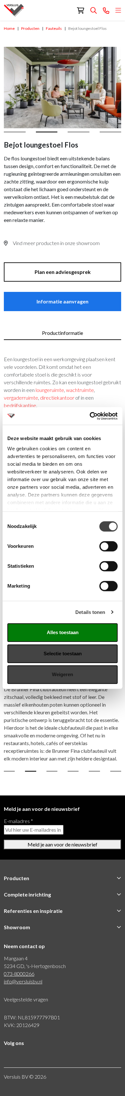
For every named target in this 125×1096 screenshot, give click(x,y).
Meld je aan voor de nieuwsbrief (62, 844)
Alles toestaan (63, 632)
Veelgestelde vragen (26, 999)
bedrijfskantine (20, 405)
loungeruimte (50, 390)
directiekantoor (57, 398)
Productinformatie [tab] (62, 333)
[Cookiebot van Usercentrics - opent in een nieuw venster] (90, 416)
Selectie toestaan (63, 653)
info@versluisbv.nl (23, 981)
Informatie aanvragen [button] (62, 301)
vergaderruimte (21, 398)
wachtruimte (80, 390)
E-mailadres (18, 821)
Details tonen (90, 612)
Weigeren (62, 674)
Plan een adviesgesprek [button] (63, 272)
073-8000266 (19, 974)
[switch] (108, 546)
